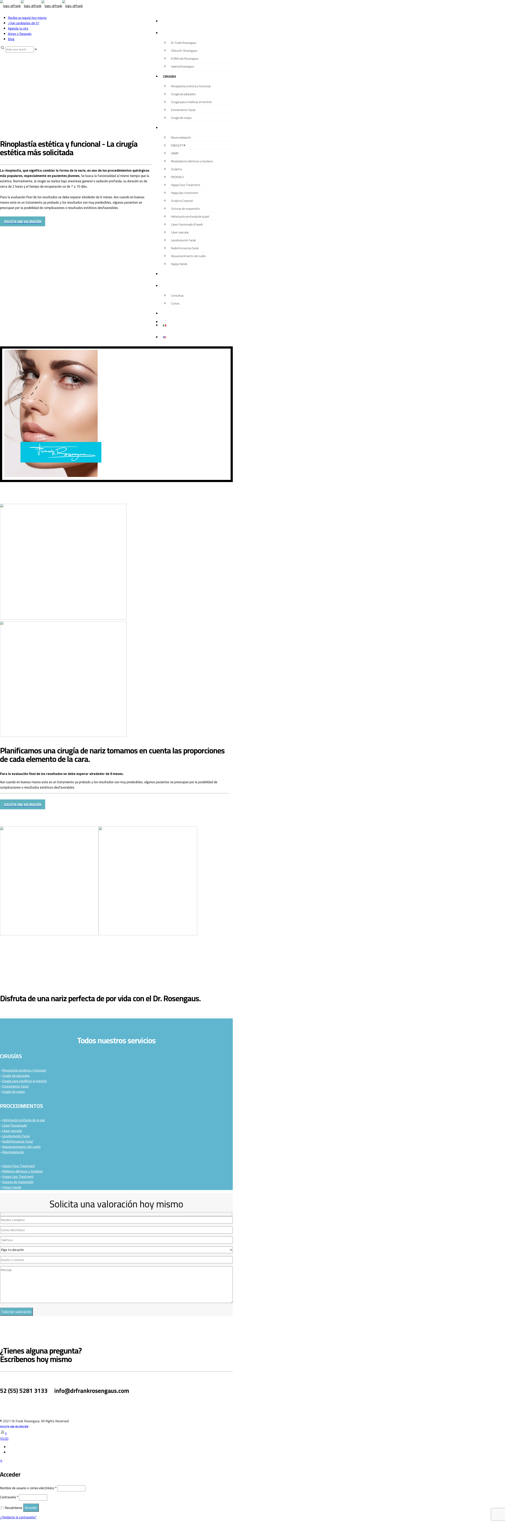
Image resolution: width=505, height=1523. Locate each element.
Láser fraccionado (14, 1125)
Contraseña (9, 1497)
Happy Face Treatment (18, 1166)
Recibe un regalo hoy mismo (27, 18)
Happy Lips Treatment (18, 1176)
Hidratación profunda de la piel (23, 1120)
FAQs (47, 1404)
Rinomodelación (13, 1152)
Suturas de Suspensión (18, 1182)
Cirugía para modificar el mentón (24, 1081)
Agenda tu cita (18, 28)
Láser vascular (12, 1131)
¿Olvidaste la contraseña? (18, 1517)
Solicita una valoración (14, 1426)
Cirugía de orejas (13, 1092)
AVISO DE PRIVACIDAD (21, 1405)
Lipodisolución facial (16, 1136)
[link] (36, 49)
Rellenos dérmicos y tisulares (22, 1171)
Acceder (31, 1507)
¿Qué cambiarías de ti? (23, 23)
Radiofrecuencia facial (17, 1141)
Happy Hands (11, 1187)
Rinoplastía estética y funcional (24, 1070)
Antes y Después (20, 34)
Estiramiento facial (15, 1086)
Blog (11, 39)
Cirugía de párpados (16, 1076)
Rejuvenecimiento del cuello (21, 1147)
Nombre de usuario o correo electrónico (28, 1488)
